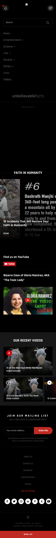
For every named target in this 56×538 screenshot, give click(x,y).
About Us (28, 456)
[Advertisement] (28, 137)
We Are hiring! (28, 490)
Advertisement (28, 477)
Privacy (28, 484)
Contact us (28, 463)
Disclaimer (28, 470)
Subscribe (43, 430)
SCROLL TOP (28, 534)
